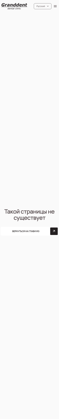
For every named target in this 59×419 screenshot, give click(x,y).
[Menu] (55, 6)
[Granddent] (14, 6)
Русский (41, 6)
